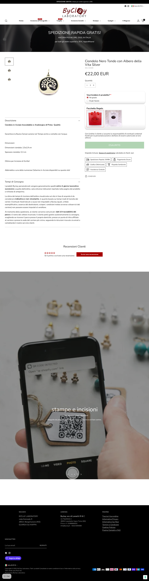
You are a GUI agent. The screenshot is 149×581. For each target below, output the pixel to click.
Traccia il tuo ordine (110, 516)
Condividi (92, 176)
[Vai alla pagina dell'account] (138, 21)
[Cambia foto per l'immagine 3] (9, 80)
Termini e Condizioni (110, 524)
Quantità (88, 80)
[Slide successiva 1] (72, 474)
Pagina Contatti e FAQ (111, 530)
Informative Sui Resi (110, 522)
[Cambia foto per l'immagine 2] (9, 70)
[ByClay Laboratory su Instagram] (128, 6)
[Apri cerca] (6, 21)
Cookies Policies (108, 527)
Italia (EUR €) (138, 6)
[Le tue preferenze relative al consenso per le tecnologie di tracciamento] (145, 577)
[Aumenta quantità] (94, 85)
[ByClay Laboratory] (74, 12)
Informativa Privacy (110, 519)
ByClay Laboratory (23, 569)
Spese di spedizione (107, 153)
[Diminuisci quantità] (87, 85)
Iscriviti (43, 545)
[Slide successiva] (81, 474)
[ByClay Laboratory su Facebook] (125, 6)
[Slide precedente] (68, 474)
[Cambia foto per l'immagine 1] (9, 61)
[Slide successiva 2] (74, 474)
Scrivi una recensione (89, 254)
